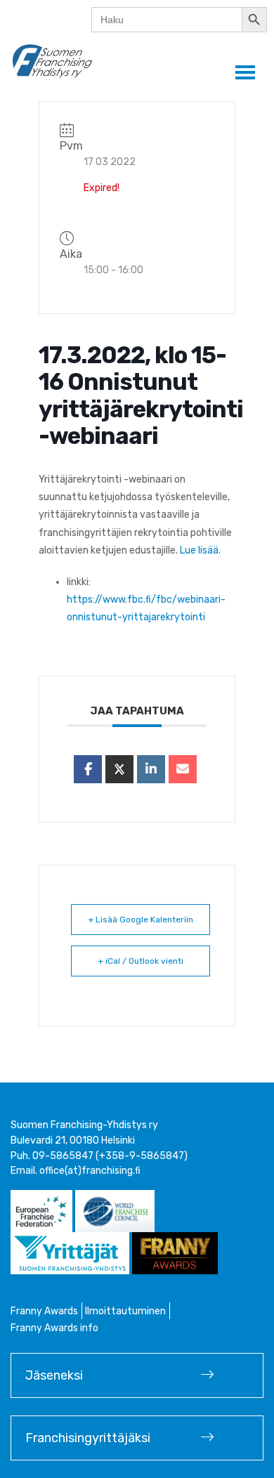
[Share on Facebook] (88, 769)
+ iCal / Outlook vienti (140, 961)
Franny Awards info (54, 1328)
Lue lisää (199, 550)
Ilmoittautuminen (125, 1311)
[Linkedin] (151, 769)
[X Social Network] (119, 769)
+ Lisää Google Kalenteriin (141, 919)
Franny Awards (44, 1311)
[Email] (183, 769)
